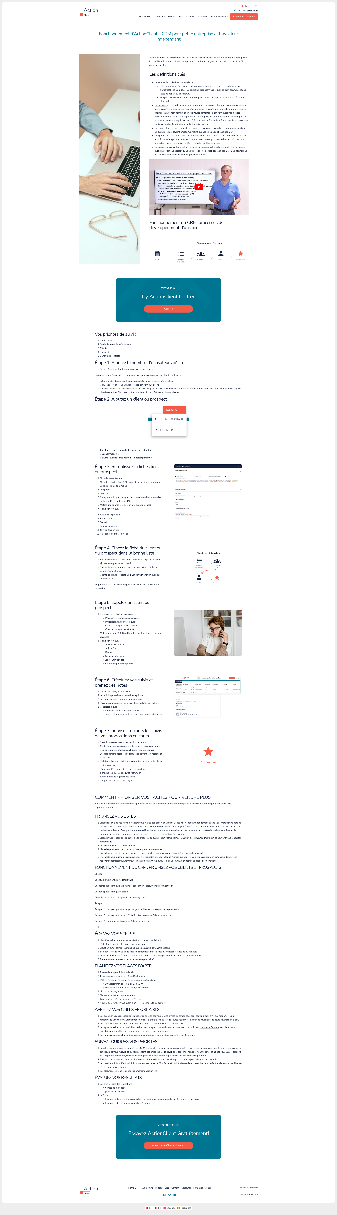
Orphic (256, 1195)
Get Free (168, 308)
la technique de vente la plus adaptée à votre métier (192, 1059)
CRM (171, 57)
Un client (159, 128)
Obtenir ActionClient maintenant (168, 1145)
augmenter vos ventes (106, 807)
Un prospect (161, 105)
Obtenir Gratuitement (244, 16)
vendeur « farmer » (209, 1027)
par (249, 1195)
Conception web (246, 1195)
